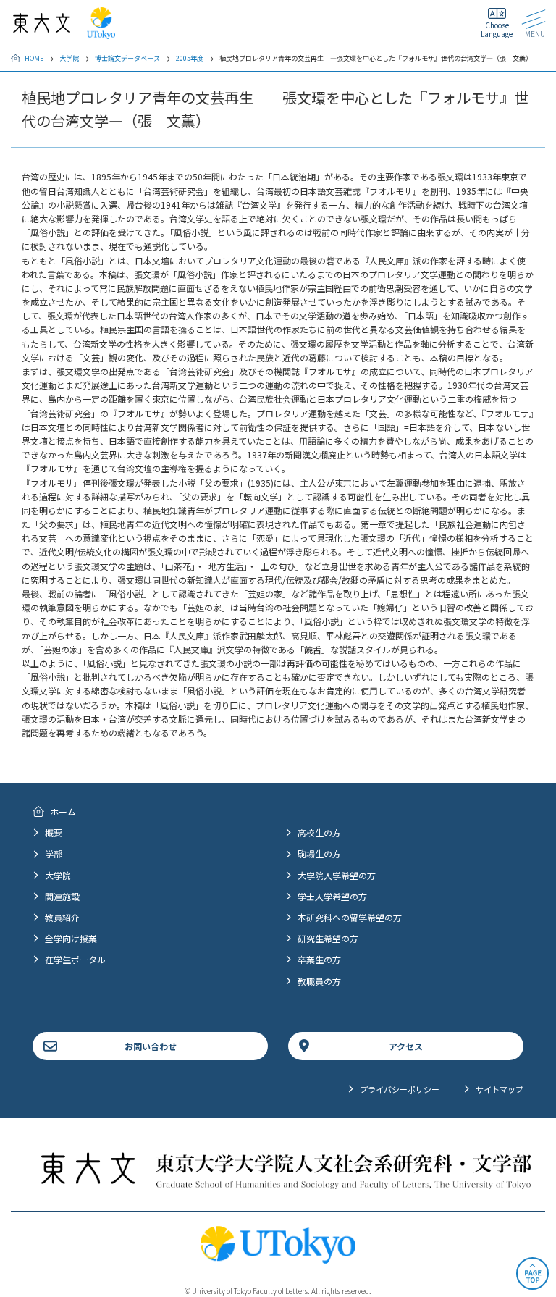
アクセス (406, 1046)
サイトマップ (499, 1089)
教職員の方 (319, 981)
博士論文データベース (127, 58)
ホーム (63, 811)
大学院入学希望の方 (337, 875)
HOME (34, 58)
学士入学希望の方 (332, 896)
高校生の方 (319, 832)
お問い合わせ (151, 1046)
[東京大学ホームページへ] (101, 32)
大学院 (69, 58)
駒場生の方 (319, 853)
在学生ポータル (75, 959)
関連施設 (62, 896)
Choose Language (497, 29)
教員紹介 (62, 917)
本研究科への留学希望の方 (350, 917)
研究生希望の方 (328, 938)
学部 (53, 853)
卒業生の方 (319, 959)
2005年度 (189, 58)
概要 (53, 832)
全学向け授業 (71, 938)
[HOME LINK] (41, 26)
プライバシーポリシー (399, 1089)
